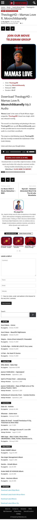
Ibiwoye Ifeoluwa (6, 374)
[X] (8, 28)
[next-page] (20, 251)
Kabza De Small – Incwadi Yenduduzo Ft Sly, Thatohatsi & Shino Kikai (16, 422)
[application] (18, 152)
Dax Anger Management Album (12, 457)
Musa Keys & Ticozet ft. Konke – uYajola (6, 246)
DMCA (30, 509)
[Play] (4, 152)
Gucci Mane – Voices (8, 325)
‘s (13, 116)
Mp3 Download (7, 511)
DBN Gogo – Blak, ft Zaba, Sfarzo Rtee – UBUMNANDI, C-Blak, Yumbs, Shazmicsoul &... (17, 438)
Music (8, 7)
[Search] (32, 314)
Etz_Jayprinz (6, 21)
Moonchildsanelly (18, 85)
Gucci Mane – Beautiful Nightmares (13, 332)
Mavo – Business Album (9, 478)
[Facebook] (3, 28)
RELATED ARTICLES (11, 233)
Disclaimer (23, 509)
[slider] (32, 151)
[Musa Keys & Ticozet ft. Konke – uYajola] (6, 241)
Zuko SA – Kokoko (7, 407)
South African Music (18, 7)
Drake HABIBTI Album (8, 450)
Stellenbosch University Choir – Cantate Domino (18, 395)
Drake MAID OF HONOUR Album (12, 471)
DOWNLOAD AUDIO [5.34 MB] (17, 158)
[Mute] (28, 152)
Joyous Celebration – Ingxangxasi (12, 372)
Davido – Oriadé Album (9, 464)
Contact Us (15, 509)
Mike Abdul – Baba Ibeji (9, 365)
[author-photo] (18, 205)
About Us (7, 509)
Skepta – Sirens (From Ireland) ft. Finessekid (16, 339)
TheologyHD (13, 83)
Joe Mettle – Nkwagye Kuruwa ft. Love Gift (16, 430)
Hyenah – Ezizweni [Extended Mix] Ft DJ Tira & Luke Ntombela (28, 192)
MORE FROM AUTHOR (25, 233)
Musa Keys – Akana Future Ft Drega (30, 246)
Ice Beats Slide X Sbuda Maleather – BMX (8, 191)
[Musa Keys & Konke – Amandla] (18, 241)
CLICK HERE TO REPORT (22, 169)
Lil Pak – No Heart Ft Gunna (10, 353)
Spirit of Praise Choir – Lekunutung (13, 379)
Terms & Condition (29, 511)
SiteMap (18, 514)
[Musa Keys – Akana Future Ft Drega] (30, 241)
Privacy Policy (17, 511)
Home (3, 7)
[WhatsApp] (12, 28)
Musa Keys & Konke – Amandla (18, 246)
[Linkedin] (18, 228)
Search (3, 311)
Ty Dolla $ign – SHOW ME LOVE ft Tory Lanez (16, 346)
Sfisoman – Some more (9, 414)
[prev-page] (17, 251)
